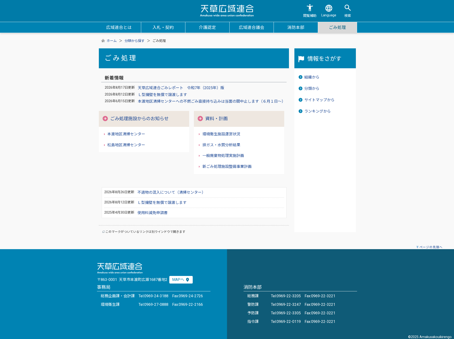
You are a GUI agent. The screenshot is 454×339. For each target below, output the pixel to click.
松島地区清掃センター (126, 145)
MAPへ (178, 279)
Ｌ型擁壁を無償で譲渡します (162, 94)
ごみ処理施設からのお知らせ (139, 118)
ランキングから (317, 111)
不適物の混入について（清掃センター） (171, 192)
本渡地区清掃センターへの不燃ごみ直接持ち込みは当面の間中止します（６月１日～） (211, 101)
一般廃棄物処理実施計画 (223, 155)
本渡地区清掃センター (126, 134)
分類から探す (134, 41)
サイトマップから (319, 100)
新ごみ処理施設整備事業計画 (227, 166)
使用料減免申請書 (152, 213)
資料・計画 (216, 118)
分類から (311, 88)
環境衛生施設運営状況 (221, 134)
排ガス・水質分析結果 (221, 145)
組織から (311, 77)
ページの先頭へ (431, 247)
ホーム (112, 41)
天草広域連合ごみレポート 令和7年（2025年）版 (181, 88)
